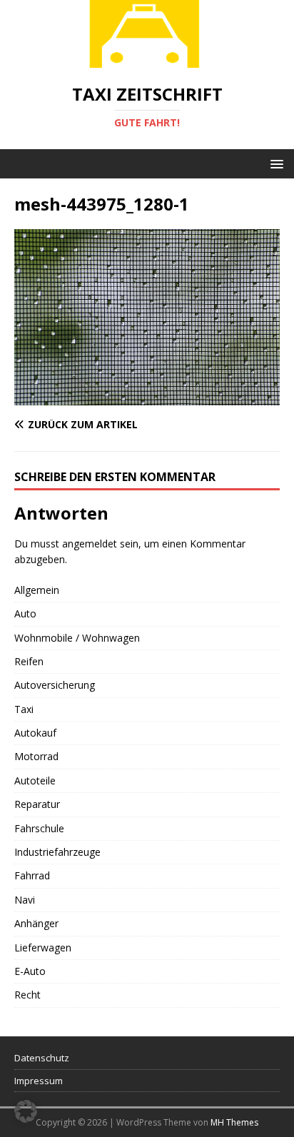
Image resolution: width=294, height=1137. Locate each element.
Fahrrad (32, 875)
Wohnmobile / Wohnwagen (77, 638)
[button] (274, 163)
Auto (25, 613)
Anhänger (36, 923)
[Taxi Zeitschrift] (147, 59)
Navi (24, 899)
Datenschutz (41, 1057)
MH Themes (234, 1122)
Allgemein (36, 590)
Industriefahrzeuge (57, 852)
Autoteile (35, 780)
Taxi (24, 709)
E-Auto (30, 971)
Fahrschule (39, 828)
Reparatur (37, 804)
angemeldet (89, 543)
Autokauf (35, 732)
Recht (27, 994)
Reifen (29, 661)
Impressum (38, 1080)
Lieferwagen (42, 947)
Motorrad (36, 756)
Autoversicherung (54, 685)
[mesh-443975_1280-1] (147, 397)
